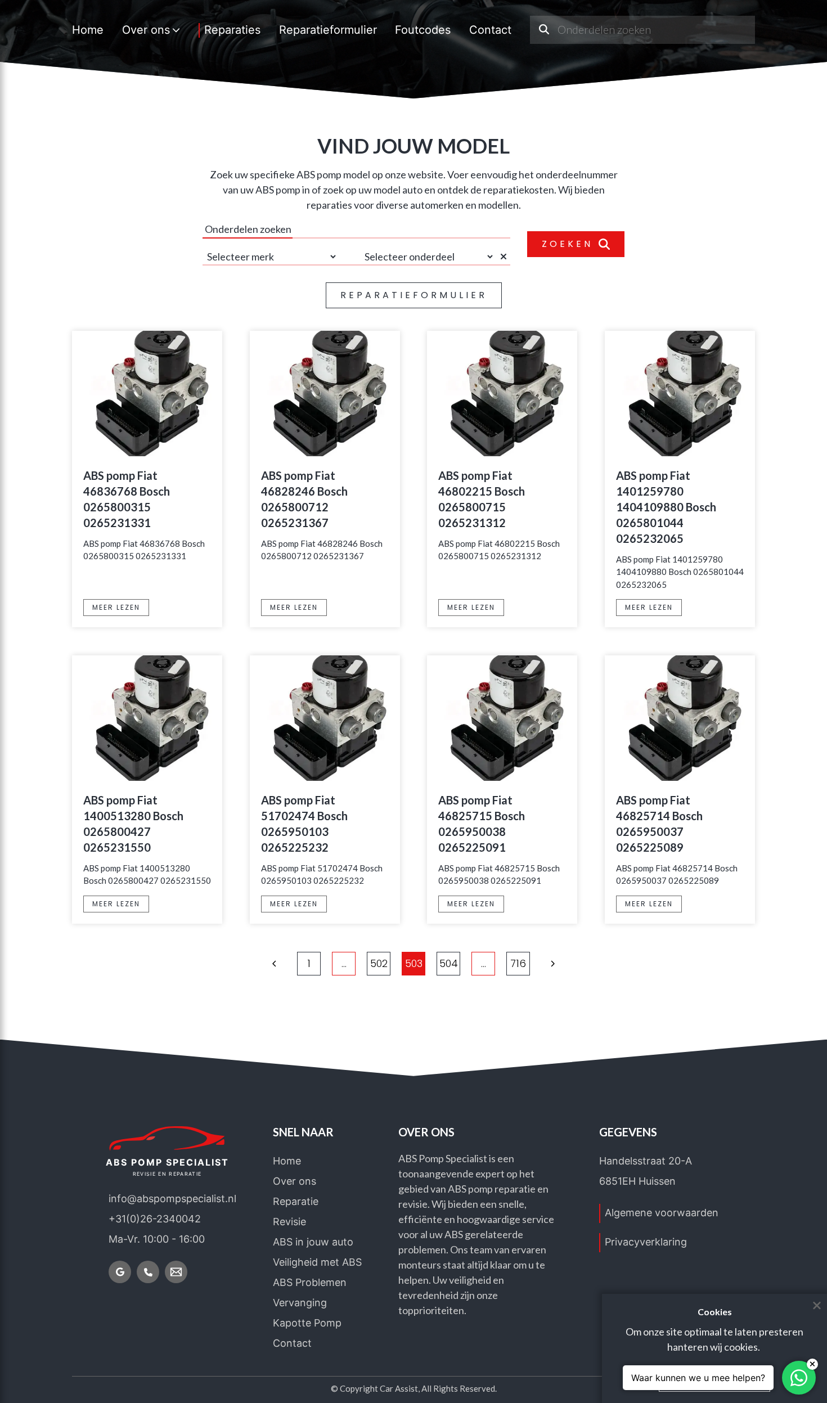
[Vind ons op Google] (120, 1272)
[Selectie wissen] (505, 256)
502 (379, 963)
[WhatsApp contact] (799, 1378)
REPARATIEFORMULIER (413, 295)
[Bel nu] (148, 1272)
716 (518, 963)
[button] (274, 963)
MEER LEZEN (116, 607)
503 (414, 963)
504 (448, 963)
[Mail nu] (176, 1272)
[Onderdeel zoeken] (544, 30)
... (344, 963)
